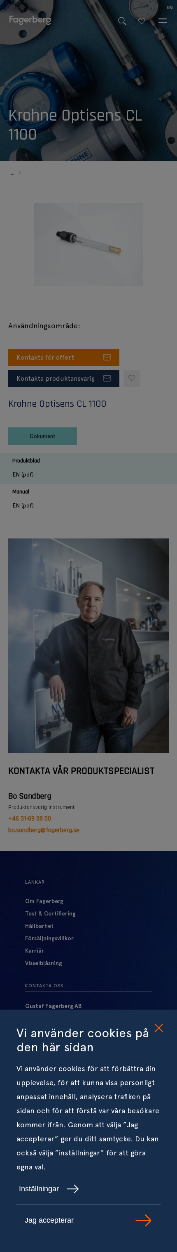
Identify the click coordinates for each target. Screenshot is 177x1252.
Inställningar (39, 1189)
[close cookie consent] (158, 1028)
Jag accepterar (49, 1220)
